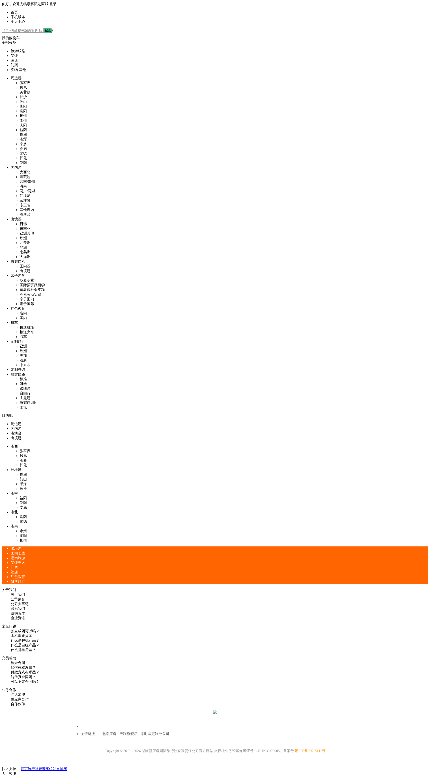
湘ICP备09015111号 (310, 751)
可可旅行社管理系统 (37, 769)
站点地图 (60, 769)
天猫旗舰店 (129, 734)
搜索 (48, 30)
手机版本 (18, 17)
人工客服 (9, 774)
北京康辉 (109, 734)
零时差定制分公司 (155, 734)
